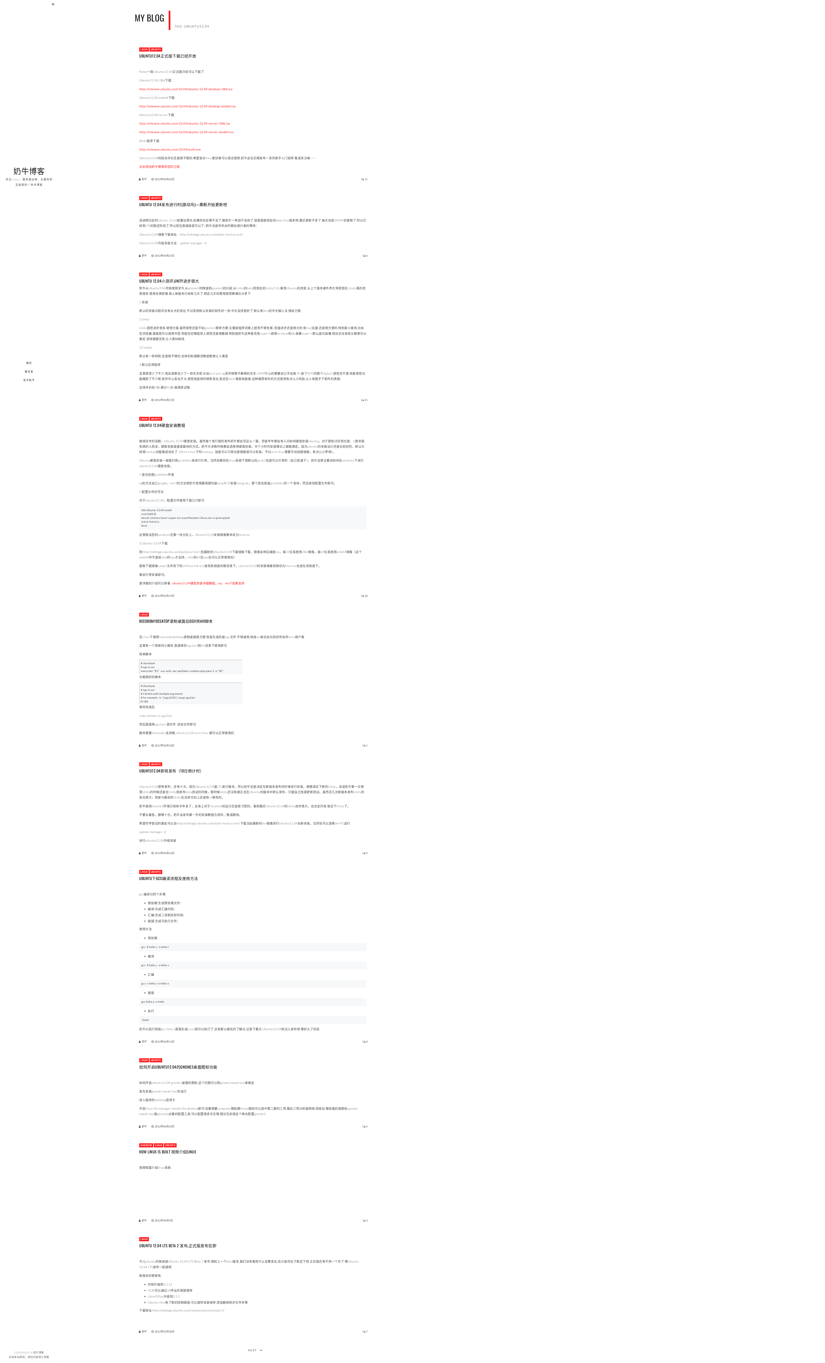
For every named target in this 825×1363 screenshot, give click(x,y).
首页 (29, 363)
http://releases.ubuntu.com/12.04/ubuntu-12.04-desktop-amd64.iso (187, 106)
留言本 (29, 371)
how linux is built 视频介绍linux (167, 1151)
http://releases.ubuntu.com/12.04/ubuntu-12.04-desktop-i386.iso (185, 89)
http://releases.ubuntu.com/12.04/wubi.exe (170, 149)
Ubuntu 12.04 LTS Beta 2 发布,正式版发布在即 (177, 1245)
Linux (144, 49)
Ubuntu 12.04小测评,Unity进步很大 (169, 281)
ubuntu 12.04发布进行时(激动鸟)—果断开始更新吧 (183, 204)
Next (252, 1350)
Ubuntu (156, 49)
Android (146, 1145)
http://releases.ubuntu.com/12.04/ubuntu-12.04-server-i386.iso (184, 123)
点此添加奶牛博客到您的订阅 (159, 166)
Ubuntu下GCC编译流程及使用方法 (168, 878)
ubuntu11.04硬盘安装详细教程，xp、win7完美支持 (208, 583)
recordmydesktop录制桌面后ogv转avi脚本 (176, 621)
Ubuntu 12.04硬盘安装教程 (162, 425)
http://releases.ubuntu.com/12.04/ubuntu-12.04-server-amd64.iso (186, 132)
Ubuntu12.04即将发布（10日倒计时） (171, 771)
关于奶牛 (29, 380)
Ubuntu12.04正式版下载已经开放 (167, 56)
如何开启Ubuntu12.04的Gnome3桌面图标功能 (178, 1067)
